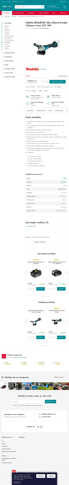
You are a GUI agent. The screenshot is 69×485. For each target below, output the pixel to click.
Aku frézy (7, 44)
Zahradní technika (10, 69)
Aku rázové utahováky (9, 40)
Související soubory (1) (41, 110)
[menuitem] (7, 13)
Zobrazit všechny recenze (20, 357)
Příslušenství (8, 57)
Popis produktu (30, 110)
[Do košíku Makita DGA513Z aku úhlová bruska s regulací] (40, 337)
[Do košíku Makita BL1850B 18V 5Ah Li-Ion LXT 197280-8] (61, 289)
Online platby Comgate (7, 462)
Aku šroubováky (8, 38)
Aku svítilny (7, 32)
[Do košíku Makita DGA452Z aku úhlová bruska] (61, 337)
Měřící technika (9, 61)
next (66, 272)
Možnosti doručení (63, 76)
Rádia (6, 65)
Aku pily (6, 28)
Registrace (64, 1)
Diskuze (50, 110)
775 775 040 (52, 6)
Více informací (43, 69)
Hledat (42, 7)
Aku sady (7, 26)
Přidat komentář (39, 242)
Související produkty (59, 110)
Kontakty (8, 1)
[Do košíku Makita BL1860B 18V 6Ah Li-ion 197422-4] (40, 289)
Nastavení (17, 482)
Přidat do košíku (57, 81)
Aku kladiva (7, 30)
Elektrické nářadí (9, 53)
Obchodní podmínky (6, 448)
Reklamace (4, 455)
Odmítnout (40, 476)
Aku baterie (7, 34)
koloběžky (7, 48)
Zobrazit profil (59, 377)
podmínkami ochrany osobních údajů (33, 405)
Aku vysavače (7, 46)
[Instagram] (41, 427)
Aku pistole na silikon (9, 36)
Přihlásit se (50, 401)
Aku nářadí (8, 23)
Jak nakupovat (15, 1)
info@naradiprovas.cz (49, 414)
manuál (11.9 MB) (31, 226)
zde (22, 479)
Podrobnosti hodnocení (44, 28)
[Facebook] (38, 427)
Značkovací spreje (10, 77)
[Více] (63, 13)
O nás (3, 1)
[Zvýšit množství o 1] (47, 82)
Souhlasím (51, 476)
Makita (59, 87)
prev (26, 272)
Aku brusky (7, 42)
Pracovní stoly (9, 73)
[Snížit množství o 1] (43, 82)
